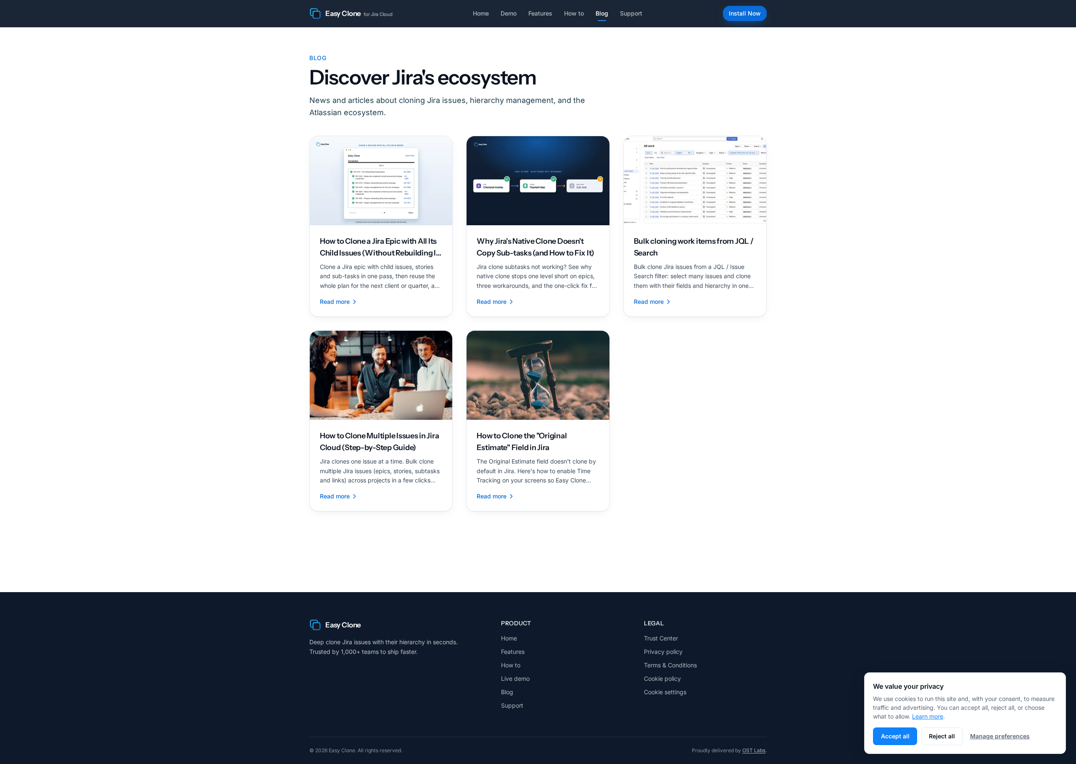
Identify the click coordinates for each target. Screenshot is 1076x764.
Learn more (927, 716)
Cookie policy (662, 678)
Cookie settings (665, 692)
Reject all (942, 736)
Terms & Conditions (670, 665)
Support (631, 13)
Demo (509, 13)
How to (574, 13)
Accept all (895, 736)
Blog (602, 13)
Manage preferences (1000, 736)
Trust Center (661, 638)
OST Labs (753, 750)
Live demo (515, 678)
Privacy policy (663, 651)
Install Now (745, 13)
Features (540, 13)
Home (481, 13)
